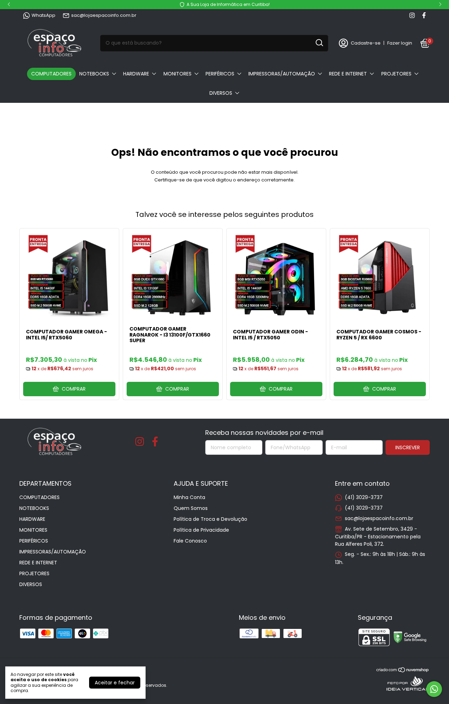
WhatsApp (43, 15)
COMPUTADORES (51, 73)
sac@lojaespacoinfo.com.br (103, 15)
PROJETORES (396, 73)
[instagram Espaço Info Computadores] (412, 15)
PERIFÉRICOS (220, 73)
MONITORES (177, 73)
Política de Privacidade (201, 529)
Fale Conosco (190, 540)
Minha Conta (189, 497)
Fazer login (399, 43)
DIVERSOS (220, 93)
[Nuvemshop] (403, 671)
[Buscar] (319, 42)
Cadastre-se (366, 43)
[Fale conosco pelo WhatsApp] (434, 689)
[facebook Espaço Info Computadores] (424, 15)
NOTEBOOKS (94, 73)
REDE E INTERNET (348, 73)
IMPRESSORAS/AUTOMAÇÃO (281, 73)
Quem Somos (191, 508)
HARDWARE (136, 73)
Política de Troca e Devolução (210, 519)
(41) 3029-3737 (364, 497)
